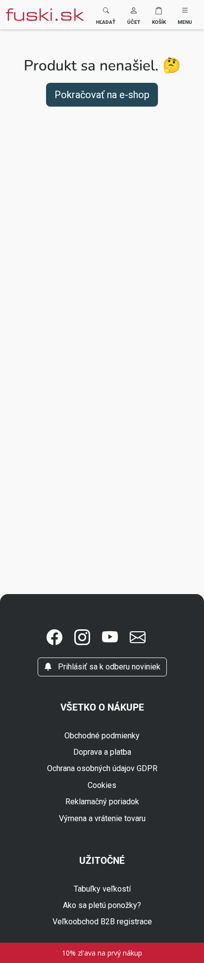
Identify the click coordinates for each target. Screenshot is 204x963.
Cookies (102, 785)
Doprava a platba (102, 752)
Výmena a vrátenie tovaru (102, 818)
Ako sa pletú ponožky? (102, 905)
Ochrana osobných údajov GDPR (102, 768)
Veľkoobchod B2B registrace (102, 921)
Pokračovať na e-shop (102, 95)
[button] (133, 14)
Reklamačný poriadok (102, 801)
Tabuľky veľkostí (102, 889)
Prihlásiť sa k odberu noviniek (108, 666)
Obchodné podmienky (102, 735)
